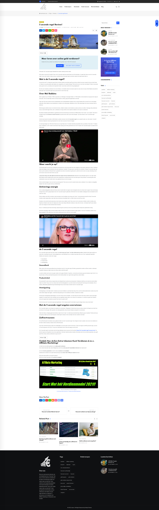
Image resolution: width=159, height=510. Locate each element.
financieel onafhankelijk (106, 98)
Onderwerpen (67, 6)
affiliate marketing (110, 89)
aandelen (103, 89)
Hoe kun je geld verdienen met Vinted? (55, 1)
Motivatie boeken (95, 6)
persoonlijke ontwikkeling (107, 112)
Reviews (110, 49)
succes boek (112, 115)
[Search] (116, 7)
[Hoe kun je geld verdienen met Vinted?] (104, 43)
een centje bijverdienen (106, 95)
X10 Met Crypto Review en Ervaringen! (112, 34)
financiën (113, 101)
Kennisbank (76, 6)
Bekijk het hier (110, 72)
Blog (102, 6)
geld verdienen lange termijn (107, 106)
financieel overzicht (105, 101)
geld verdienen (112, 103)
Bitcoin (60, 439)
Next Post (92, 410)
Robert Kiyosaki (105, 115)
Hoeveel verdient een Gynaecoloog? (85, 411)
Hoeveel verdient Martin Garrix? (51, 411)
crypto (114, 92)
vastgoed (103, 118)
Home (60, 6)
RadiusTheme (88, 507)
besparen (103, 92)
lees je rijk (117, 106)
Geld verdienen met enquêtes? (87, 441)
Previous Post (46, 410)
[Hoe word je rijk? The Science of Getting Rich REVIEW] (104, 52)
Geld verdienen (42, 436)
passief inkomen (105, 109)
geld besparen (104, 103)
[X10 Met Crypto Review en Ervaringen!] (104, 33)
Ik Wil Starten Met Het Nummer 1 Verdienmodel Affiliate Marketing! (68, 391)
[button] (94, 419)
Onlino (41, 27)
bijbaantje (109, 92)
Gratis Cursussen (85, 6)
